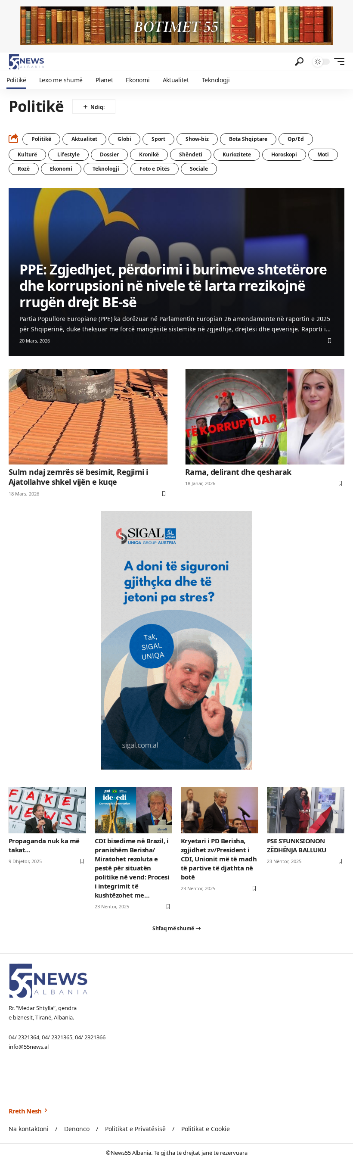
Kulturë (27, 154)
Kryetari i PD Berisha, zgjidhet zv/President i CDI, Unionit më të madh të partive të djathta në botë (219, 858)
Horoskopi (284, 154)
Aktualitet (84, 139)
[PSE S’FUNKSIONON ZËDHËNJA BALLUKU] (305, 810)
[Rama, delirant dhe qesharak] (264, 417)
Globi (124, 139)
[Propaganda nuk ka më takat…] (47, 810)
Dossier (109, 154)
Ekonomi (61, 168)
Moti (323, 154)
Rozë (24, 168)
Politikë (41, 139)
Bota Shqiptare (248, 139)
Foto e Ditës (154, 168)
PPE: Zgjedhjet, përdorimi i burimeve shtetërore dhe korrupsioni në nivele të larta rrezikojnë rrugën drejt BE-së (173, 286)
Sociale (199, 168)
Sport (158, 139)
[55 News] (26, 61)
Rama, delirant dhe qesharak (238, 472)
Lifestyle (68, 154)
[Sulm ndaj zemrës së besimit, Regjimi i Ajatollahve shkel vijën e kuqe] (88, 417)
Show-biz (197, 139)
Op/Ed (296, 139)
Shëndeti (190, 154)
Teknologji (106, 168)
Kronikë (149, 154)
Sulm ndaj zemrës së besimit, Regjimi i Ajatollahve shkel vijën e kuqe (78, 477)
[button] (299, 61)
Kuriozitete (237, 154)
